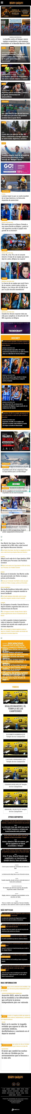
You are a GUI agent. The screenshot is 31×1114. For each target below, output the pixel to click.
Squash (26, 1091)
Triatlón (9, 1091)
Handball (13, 1089)
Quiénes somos (12, 1095)
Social (22, 1093)
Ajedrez (8, 1089)
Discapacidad (16, 1091)
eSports (4, 1093)
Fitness (21, 1091)
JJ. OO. (3, 1089)
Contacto (19, 1095)
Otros (26, 1093)
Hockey (18, 1089)
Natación (18, 1093)
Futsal (22, 1089)
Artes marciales (11, 1093)
